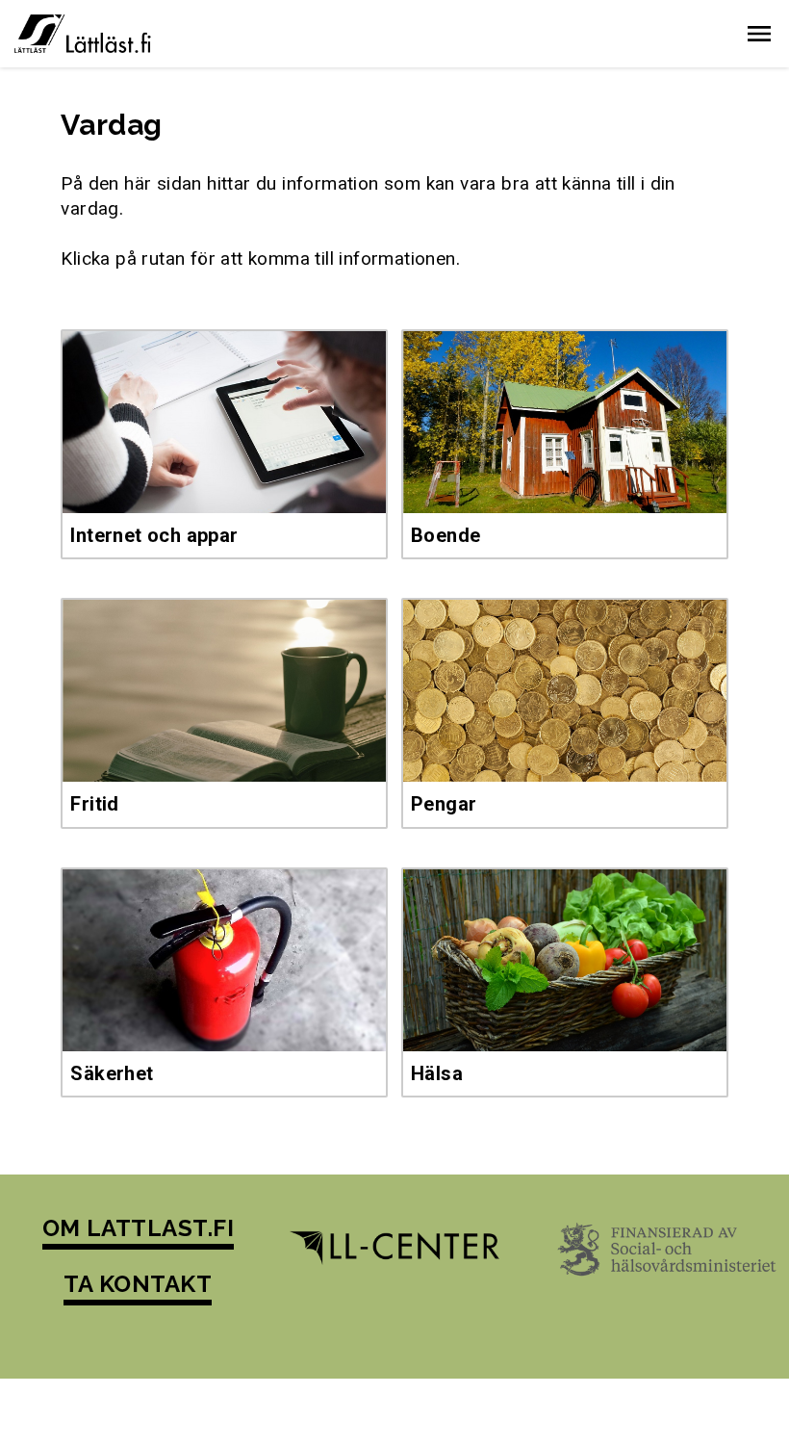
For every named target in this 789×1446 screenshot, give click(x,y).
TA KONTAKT (138, 1284)
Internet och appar (154, 535)
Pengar (443, 803)
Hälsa (437, 1073)
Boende (445, 535)
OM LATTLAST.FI (138, 1228)
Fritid (94, 803)
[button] (759, 33)
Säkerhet (111, 1073)
